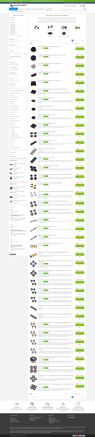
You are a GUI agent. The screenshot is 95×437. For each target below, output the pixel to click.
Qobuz (11, 143)
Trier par (72, 43)
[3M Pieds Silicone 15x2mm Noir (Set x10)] (33, 160)
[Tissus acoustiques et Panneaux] (64, 33)
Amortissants (13, 132)
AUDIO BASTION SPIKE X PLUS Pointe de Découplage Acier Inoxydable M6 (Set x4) (55, 288)
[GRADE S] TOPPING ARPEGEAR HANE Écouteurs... (19, 192)
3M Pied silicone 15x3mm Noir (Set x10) (46, 97)
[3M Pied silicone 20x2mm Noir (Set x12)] (33, 109)
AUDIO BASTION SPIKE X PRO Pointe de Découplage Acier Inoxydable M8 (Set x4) (54, 305)
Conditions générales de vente (34, 418)
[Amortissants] (77, 27)
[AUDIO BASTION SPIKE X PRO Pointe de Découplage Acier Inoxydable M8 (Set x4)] (33, 308)
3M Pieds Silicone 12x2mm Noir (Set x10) (46, 148)
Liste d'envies (13, 152)
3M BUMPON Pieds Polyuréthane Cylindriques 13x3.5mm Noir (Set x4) (52, 89)
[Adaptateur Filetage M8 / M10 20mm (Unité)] (33, 238)
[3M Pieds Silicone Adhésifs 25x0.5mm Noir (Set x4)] (33, 168)
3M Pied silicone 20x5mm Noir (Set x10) (46, 114)
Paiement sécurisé (72, 2)
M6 (12, 64)
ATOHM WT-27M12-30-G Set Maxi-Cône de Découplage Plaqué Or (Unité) (53, 252)
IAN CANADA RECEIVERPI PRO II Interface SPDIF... (19, 196)
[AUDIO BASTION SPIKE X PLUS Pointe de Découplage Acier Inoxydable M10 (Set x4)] (33, 282)
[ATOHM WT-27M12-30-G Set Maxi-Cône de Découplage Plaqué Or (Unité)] (33, 255)
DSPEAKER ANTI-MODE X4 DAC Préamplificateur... (18, 168)
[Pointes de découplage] (50, 27)
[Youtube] (72, 417)
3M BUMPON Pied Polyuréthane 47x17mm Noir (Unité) (49, 46)
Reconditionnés (12, 145)
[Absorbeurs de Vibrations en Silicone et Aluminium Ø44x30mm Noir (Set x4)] (33, 204)
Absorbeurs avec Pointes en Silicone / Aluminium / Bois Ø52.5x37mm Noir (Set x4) (54, 174)
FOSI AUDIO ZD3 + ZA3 (13, 112)
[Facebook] (68, 417)
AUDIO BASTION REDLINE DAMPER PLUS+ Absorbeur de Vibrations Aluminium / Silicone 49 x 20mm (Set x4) (54, 271)
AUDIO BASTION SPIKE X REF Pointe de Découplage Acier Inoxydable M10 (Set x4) (54, 322)
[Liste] (31, 43)
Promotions (13, 184)
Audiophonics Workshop (14, 97)
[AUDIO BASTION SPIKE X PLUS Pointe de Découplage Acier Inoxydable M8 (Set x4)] (33, 300)
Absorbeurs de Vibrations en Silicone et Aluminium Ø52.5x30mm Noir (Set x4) (54, 209)
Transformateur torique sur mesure (54, 420)
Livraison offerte (51, 422)
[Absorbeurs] (36, 27)
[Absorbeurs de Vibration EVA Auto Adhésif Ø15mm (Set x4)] (33, 185)
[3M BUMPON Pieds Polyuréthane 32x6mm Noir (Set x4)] (33, 83)
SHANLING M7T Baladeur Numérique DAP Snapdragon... (19, 187)
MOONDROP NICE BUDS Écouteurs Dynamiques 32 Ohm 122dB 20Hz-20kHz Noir (18, 230)
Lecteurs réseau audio (13, 420)
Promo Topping (12, 141)
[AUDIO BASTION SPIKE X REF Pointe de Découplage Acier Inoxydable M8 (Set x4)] (33, 351)
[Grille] (30, 43)
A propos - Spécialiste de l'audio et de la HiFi (36, 417)
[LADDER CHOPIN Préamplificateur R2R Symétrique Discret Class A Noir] (11, 164)
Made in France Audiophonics (14, 120)
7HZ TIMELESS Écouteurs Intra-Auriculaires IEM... (19, 201)
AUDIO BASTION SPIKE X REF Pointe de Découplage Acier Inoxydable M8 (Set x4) (54, 348)
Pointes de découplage (14, 135)
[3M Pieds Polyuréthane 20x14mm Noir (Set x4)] (33, 143)
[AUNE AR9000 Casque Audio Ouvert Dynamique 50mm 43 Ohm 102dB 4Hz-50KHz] (11, 178)
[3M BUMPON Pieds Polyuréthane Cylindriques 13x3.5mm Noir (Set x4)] (33, 92)
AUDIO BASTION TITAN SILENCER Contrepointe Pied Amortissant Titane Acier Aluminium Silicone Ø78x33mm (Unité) (54, 357)
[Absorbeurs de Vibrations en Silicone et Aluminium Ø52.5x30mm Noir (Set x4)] (33, 212)
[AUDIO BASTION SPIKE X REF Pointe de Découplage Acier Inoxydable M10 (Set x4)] (33, 325)
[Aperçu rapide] (80, 51)
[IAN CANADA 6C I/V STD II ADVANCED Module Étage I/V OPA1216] (11, 173)
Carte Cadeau (12, 103)
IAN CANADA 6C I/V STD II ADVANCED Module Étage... (19, 173)
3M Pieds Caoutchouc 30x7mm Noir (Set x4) (47, 123)
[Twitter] (70, 417)
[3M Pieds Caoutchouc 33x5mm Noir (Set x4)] (33, 134)
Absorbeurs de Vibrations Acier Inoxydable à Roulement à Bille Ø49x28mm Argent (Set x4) (55, 192)
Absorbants (13, 129)
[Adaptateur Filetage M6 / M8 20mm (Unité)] (33, 229)
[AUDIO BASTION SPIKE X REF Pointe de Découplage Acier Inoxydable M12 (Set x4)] (33, 334)
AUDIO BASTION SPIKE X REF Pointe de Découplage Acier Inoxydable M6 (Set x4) (54, 339)
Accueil (11, 11)
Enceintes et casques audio (14, 110)
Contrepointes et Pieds (14, 134)
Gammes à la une (12, 114)
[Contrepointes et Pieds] (64, 27)
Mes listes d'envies (12, 156)
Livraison (77, 2)
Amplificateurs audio (13, 419)
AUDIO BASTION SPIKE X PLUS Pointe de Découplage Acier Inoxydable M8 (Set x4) (55, 297)
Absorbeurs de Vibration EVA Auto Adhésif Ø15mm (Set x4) (50, 183)
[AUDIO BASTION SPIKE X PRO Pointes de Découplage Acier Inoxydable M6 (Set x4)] (33, 317)
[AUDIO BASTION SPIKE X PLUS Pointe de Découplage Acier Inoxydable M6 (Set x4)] (33, 291)
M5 (17, 64)
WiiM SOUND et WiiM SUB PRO (14, 147)
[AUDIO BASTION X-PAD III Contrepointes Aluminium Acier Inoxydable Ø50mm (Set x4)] (33, 378)
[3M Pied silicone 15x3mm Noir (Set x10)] (33, 100)
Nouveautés (13, 160)
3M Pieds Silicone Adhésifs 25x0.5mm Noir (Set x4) (48, 165)
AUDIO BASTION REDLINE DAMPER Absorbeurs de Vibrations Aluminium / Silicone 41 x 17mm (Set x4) (56, 261)
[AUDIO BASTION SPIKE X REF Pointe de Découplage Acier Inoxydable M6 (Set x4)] (33, 342)
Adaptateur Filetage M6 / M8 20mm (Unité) (46, 226)
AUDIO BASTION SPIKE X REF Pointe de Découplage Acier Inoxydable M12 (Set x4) (54, 331)
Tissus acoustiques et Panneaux (16, 137)
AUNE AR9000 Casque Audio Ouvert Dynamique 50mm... (18, 177)
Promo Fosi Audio (12, 139)
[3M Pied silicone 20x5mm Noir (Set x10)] (33, 117)
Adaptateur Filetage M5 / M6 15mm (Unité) (46, 218)
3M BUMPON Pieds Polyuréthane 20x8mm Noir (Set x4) (49, 72)
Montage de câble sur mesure (53, 421)
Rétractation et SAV (51, 419)
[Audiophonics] (18, 5)
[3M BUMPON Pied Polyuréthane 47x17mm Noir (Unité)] (33, 49)
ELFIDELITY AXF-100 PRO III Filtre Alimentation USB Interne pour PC (16, 246)
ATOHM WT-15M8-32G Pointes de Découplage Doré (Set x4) (50, 243)
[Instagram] (74, 417)
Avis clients (66, 2)
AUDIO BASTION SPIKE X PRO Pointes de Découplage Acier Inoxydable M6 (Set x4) (55, 314)
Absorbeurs (13, 130)
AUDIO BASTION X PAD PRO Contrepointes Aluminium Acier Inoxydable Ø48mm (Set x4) (56, 366)
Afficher (65, 43)
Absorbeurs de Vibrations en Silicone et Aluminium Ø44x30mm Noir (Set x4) (53, 201)
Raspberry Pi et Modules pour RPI (15, 421)
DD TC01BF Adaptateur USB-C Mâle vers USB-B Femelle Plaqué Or (17, 215)
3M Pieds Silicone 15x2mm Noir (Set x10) (46, 157)
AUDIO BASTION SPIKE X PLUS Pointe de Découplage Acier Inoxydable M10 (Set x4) (55, 280)
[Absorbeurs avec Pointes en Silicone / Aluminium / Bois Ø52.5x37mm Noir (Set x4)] (33, 177)
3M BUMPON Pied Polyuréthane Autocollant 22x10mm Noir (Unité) (51, 55)
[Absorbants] (50, 33)
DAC (11, 417)
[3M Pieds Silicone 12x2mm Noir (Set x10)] (33, 151)
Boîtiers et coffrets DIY (13, 99)
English (17, 2)
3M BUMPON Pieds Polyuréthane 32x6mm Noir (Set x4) (49, 80)
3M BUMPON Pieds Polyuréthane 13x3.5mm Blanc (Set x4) (50, 63)
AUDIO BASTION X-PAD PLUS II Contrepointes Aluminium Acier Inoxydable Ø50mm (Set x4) (56, 385)
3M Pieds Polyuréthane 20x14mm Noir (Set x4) (47, 140)
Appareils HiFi (12, 95)
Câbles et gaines (12, 101)
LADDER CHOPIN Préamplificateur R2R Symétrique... (19, 164)
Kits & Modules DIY (13, 118)
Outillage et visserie (13, 125)
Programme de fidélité (52, 418)
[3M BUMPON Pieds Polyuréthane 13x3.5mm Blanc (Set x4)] (33, 66)
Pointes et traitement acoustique (15, 127)
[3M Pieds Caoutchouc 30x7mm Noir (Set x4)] (33, 126)
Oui (12, 19)
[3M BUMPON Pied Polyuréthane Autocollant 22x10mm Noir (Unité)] (33, 58)
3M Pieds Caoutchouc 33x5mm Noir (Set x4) (47, 131)
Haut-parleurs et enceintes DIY (14, 116)
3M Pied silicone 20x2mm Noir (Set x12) (46, 106)
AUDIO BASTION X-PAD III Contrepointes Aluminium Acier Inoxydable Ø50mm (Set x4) (55, 375)
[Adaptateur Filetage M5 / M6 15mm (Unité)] (33, 221)
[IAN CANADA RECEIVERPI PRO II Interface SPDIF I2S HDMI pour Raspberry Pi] (11, 197)
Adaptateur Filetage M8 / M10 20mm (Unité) (47, 235)
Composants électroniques (14, 105)
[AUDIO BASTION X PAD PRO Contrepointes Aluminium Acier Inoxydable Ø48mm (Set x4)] (33, 369)
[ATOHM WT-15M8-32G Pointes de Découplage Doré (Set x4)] (33, 246)
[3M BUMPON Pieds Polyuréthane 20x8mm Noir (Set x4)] (33, 75)
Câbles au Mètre (13, 418)
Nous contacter (82, 2)
